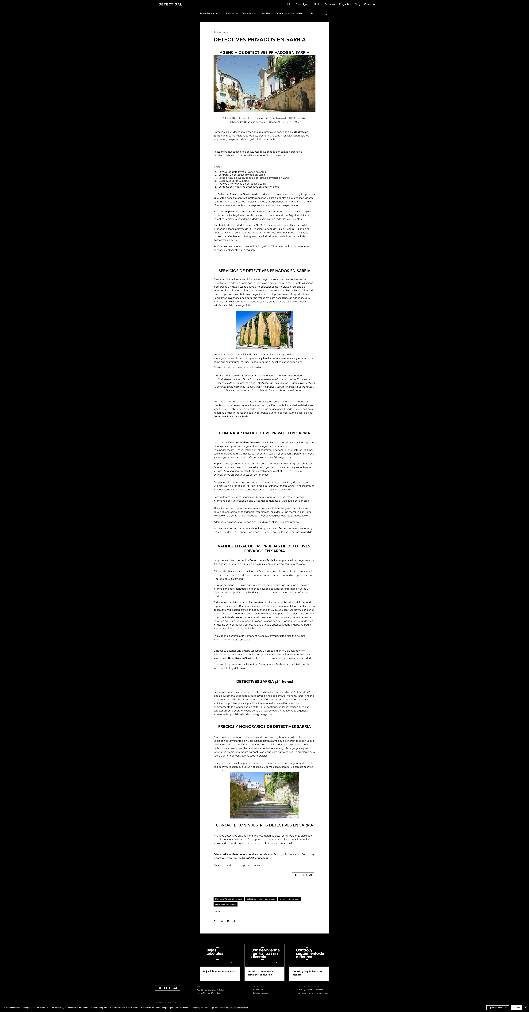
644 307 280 (257, 990)
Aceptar (516, 1007)
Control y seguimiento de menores (307, 973)
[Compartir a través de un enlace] (235, 920)
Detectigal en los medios (289, 13)
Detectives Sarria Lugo (225, 904)
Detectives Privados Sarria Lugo (261, 899)
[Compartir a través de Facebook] (215, 920)
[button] (325, 14)
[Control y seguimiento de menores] (309, 955)
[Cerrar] (525, 1007)
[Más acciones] (313, 32)
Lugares (217, 911)
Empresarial (249, 13)
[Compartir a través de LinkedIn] (228, 920)
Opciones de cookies (498, 1007)
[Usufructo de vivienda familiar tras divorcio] (264, 955)
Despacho (231, 13)
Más (310, 13)
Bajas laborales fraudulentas (219, 971)
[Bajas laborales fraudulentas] (220, 955)
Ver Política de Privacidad (237, 1007)
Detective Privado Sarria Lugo (228, 899)
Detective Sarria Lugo (289, 899)
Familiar (265, 13)
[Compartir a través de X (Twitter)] (221, 920)
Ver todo (325, 939)
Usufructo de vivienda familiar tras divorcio (260, 973)
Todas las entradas (210, 13)
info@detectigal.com (260, 993)
